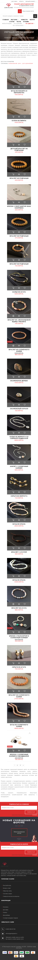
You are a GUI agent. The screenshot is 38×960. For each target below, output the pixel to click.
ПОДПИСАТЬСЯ (31, 812)
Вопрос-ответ (7, 888)
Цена (19, 63)
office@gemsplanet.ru (11, 933)
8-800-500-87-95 (10, 929)
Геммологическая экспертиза (11, 896)
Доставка (14, 1)
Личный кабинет (30, 1)
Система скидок (7, 893)
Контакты (5, 907)
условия (34, 815)
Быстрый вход (7, 885)
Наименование (12, 63)
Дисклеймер (6, 915)
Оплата (21, 1)
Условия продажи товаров (10, 918)
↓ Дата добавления (27, 63)
